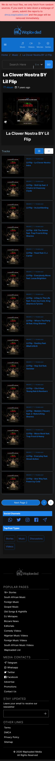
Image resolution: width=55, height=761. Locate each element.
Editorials (9, 626)
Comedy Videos (12, 630)
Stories (9, 538)
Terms (7, 727)
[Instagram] (27, 520)
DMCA (7, 732)
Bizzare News (11, 621)
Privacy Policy (11, 737)
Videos (9, 546)
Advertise (9, 681)
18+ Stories (10, 592)
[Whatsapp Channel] (10, 520)
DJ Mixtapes (10, 616)
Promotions (10, 686)
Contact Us (10, 691)
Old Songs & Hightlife (15, 611)
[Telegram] (44, 520)
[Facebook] (36, 520)
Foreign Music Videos (15, 640)
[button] (5, 45)
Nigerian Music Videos (16, 635)
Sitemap (8, 742)
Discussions (36, 538)
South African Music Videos (19, 645)
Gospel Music (11, 606)
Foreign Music (11, 602)
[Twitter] (18, 520)
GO (48, 64)
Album (9, 87)
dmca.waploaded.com (16, 14)
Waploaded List (12, 650)
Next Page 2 (20, 502)
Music (22, 538)
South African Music (15, 597)
